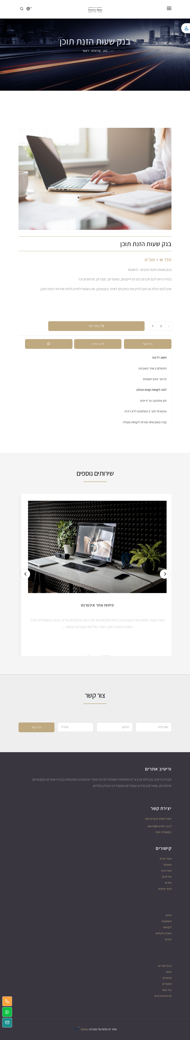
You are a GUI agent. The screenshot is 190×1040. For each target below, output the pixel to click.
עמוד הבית (166, 858)
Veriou (84, 1029)
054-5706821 (164, 832)
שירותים (96, 51)
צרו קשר (148, 344)
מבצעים (167, 977)
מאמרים (166, 983)
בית (105, 51)
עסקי (168, 971)
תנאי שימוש (164, 888)
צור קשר (37, 727)
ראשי (86, 51)
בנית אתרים (164, 965)
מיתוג (168, 915)
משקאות (166, 921)
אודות (168, 882)
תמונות (167, 864)
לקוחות (167, 927)
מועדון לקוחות (163, 933)
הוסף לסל (95, 326)
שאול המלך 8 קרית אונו (158, 818)
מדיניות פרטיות (162, 996)
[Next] (164, 574)
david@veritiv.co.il (160, 826)
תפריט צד (166, 870)
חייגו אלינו (98, 344)
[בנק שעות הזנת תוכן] (95, 179)
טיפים (168, 939)
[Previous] (25, 574)
